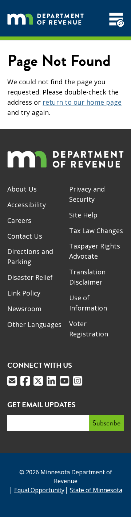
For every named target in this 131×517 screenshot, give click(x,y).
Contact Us (24, 236)
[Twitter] (38, 380)
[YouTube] (64, 380)
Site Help (83, 215)
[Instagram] (77, 380)
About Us (22, 189)
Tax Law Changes (96, 230)
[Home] (45, 18)
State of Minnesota (96, 490)
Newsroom (24, 308)
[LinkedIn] (51, 380)
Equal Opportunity (39, 490)
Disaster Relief (30, 277)
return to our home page (82, 102)
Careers (19, 220)
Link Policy (23, 293)
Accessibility (26, 204)
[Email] (12, 380)
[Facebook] (25, 380)
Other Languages (34, 324)
